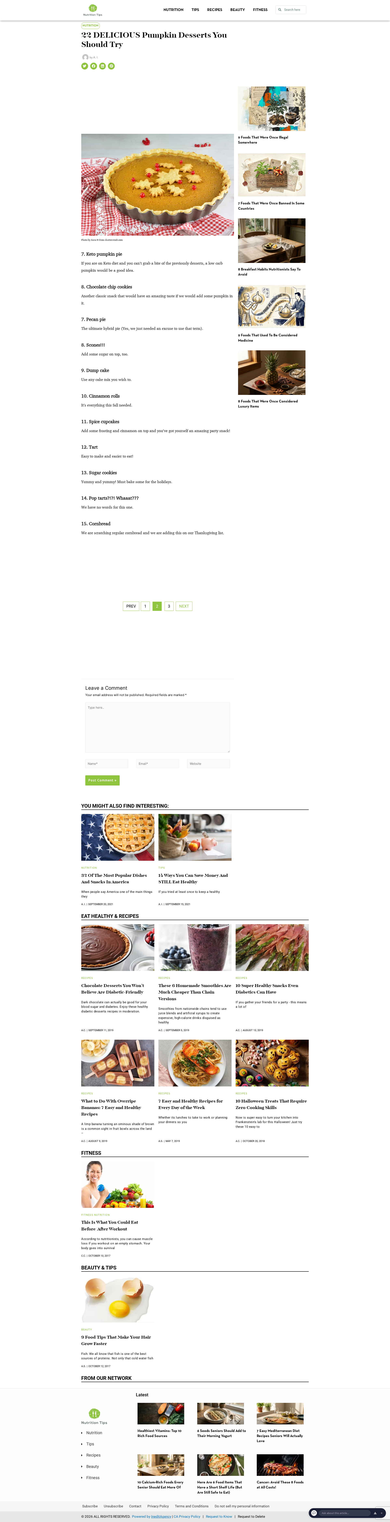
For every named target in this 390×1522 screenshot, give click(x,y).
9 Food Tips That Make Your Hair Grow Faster (116, 1341)
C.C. (83, 1255)
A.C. (83, 1030)
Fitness (260, 10)
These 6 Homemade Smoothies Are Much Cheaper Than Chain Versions (194, 992)
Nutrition (173, 10)
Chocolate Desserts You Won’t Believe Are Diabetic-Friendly (112, 989)
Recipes (214, 10)
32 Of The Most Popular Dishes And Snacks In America (114, 879)
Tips (195, 10)
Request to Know (219, 1516)
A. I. (83, 904)
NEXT (184, 606)
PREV (131, 606)
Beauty (237, 10)
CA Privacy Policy (187, 1516)
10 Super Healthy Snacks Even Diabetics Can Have (267, 989)
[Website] (208, 764)
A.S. (160, 1141)
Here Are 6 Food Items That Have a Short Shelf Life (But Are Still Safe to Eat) (219, 1488)
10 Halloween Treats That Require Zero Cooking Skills (271, 1104)
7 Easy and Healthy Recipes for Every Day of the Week (190, 1104)
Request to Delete (251, 1516)
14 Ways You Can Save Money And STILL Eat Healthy (193, 879)
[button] (84, 66)
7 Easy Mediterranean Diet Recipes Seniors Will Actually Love (280, 1436)
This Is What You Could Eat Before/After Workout (109, 1226)
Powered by (151, 1516)
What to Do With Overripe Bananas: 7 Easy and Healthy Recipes (111, 1108)
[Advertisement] (157, 103)
